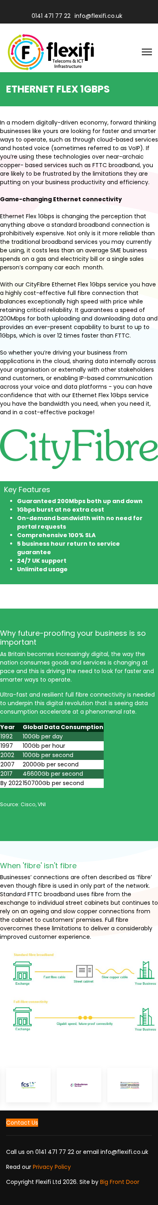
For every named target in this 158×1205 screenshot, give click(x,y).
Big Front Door (119, 1182)
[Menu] (147, 52)
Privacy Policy (52, 1167)
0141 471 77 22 (51, 16)
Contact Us (22, 1123)
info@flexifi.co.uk (98, 16)
